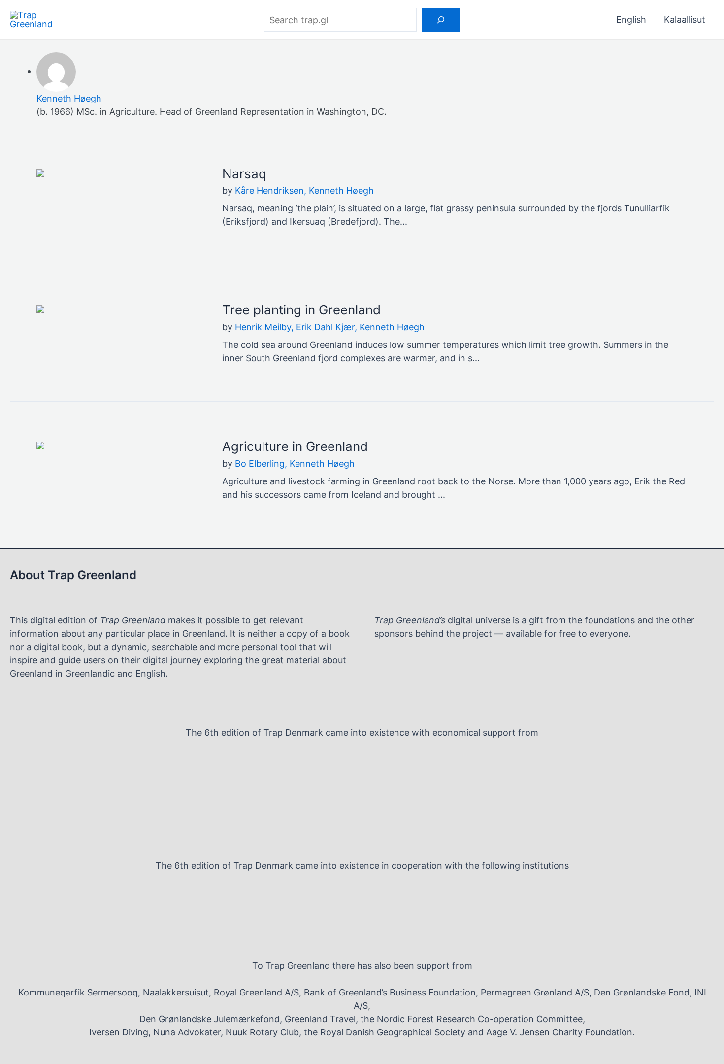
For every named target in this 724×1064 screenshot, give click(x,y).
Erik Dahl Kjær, (328, 327)
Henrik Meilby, (265, 327)
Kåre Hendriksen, (272, 190)
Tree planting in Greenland (301, 309)
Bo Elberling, (262, 463)
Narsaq (244, 173)
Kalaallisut (684, 19)
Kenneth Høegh (68, 98)
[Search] (441, 20)
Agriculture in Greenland (295, 446)
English (631, 19)
